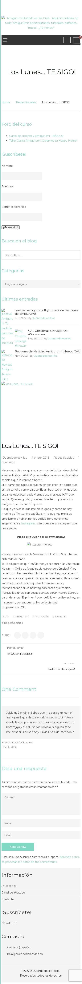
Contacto (8, 899)
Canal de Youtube (13, 892)
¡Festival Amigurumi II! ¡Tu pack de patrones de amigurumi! (46, 312)
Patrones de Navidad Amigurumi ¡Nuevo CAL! (47, 351)
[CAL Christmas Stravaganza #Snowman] (20, 338)
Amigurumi (22, 616)
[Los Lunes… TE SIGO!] (41, 396)
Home (6, 102)
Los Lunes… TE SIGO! (30, 445)
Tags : (5, 616)
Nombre (7, 166)
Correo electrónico (14, 207)
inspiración (42, 616)
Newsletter (9, 923)
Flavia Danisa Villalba (17, 742)
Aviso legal (9, 886)
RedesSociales (13, 623)
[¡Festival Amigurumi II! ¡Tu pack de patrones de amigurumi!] (7, 327)
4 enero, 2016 (40, 457)
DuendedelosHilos (43, 318)
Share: (6, 635)
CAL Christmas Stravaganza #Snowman (48, 332)
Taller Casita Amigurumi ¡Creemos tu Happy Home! (43, 140)
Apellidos (7, 186)
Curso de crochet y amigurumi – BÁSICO (36, 136)
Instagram (28, 523)
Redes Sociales (26, 102)
